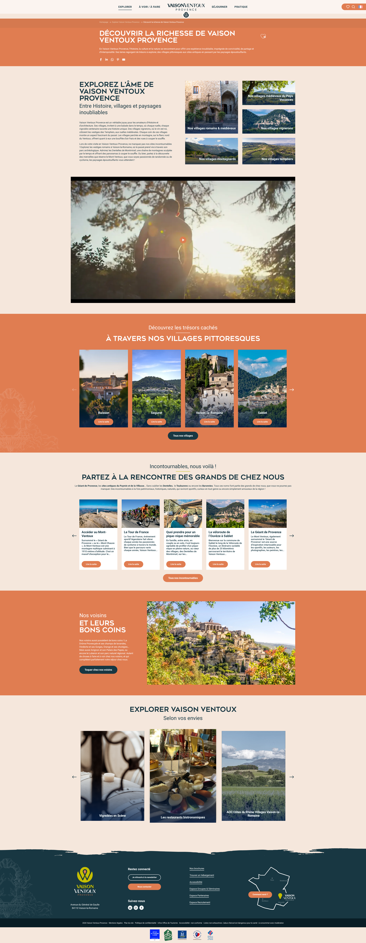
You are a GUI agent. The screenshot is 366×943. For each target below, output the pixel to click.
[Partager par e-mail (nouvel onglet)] (123, 60)
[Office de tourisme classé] (155, 935)
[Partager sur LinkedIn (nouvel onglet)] (106, 60)
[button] (353, 7)
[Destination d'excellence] (197, 935)
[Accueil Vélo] (168, 935)
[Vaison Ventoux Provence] (186, 10)
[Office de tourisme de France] (210, 935)
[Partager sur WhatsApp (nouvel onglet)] (112, 60)
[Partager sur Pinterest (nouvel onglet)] (118, 60)
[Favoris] (348, 7)
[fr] (361, 7)
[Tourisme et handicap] (182, 935)
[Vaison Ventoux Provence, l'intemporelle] (183, 240)
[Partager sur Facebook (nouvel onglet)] (100, 60)
